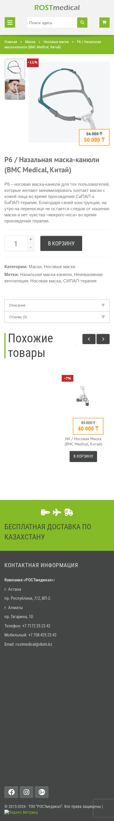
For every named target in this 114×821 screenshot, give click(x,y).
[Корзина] (104, 22)
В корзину (61, 243)
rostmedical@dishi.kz (33, 644)
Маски (30, 42)
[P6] (69, 144)
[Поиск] (82, 22)
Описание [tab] (17, 305)
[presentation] (89, 339)
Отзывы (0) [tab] (18, 316)
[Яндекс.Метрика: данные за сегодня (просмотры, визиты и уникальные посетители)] (21, 812)
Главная (10, 42)
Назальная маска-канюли (46, 274)
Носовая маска (45, 280)
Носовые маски (56, 42)
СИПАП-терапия (79, 280)
